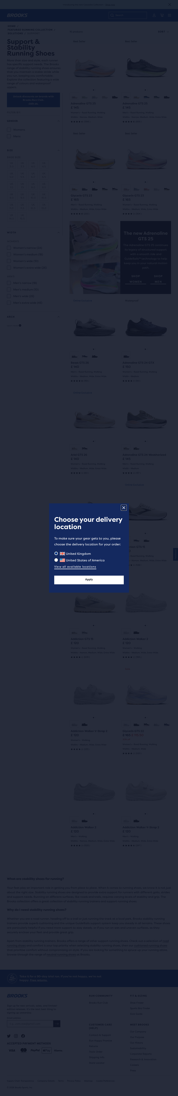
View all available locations (75, 566)
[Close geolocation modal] (123, 507)
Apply (89, 579)
